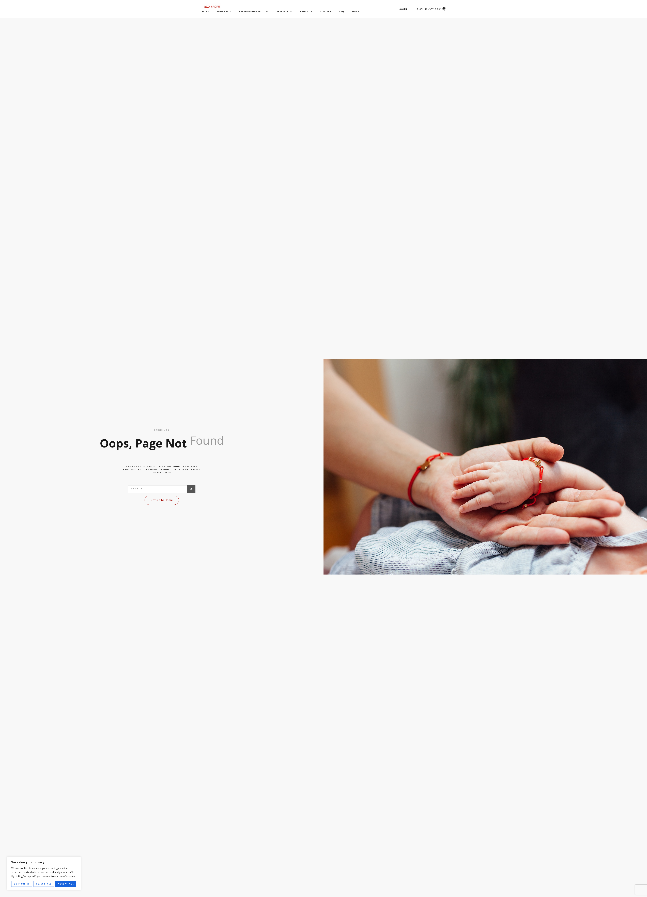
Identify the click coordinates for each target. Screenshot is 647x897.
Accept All (66, 884)
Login (403, 9)
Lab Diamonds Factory (254, 11)
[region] (44, 873)
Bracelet (282, 11)
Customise (22, 884)
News (355, 11)
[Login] (410, 9)
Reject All (44, 884)
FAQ (341, 11)
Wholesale (224, 11)
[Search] (191, 489)
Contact (325, 11)
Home (205, 11)
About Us (306, 11)
